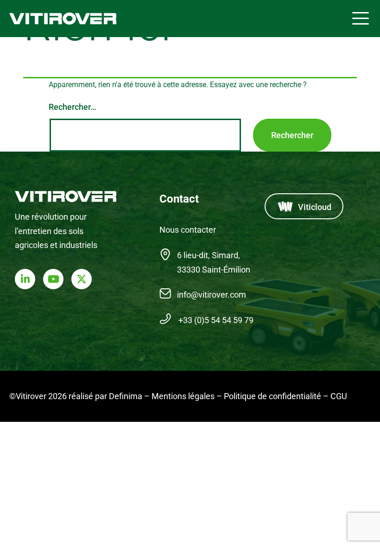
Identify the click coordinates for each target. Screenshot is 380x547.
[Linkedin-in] (25, 279)
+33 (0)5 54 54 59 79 (215, 320)
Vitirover (64, 19)
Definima (125, 396)
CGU (338, 396)
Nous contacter (187, 230)
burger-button (360, 18)
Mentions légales (183, 396)
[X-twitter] (81, 279)
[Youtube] (53, 279)
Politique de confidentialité (272, 396)
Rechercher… (72, 107)
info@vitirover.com (211, 294)
